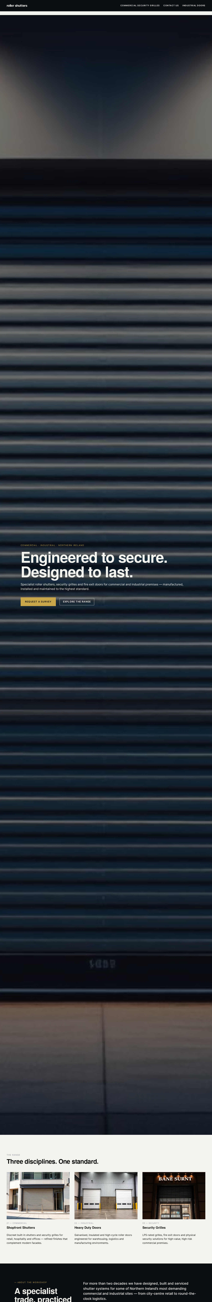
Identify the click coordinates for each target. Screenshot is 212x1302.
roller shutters (17, 5)
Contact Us (171, 5)
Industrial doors (193, 5)
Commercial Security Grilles (140, 5)
